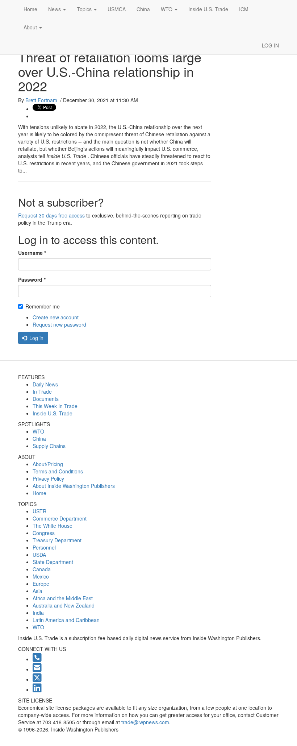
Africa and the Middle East (63, 598)
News (55, 9)
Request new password (59, 324)
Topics (85, 9)
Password (32, 279)
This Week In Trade (55, 406)
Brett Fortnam (41, 100)
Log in (35, 337)
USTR (39, 511)
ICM (243, 9)
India (38, 612)
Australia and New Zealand (64, 605)
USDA (39, 554)
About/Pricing (48, 464)
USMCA (117, 9)
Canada (42, 569)
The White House (52, 525)
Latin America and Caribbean (66, 619)
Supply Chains (49, 445)
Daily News (45, 384)
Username (32, 252)
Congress (44, 532)
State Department (53, 561)
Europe (41, 583)
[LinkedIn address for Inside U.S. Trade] (37, 689)
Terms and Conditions (58, 471)
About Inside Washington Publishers (74, 485)
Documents (46, 398)
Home (30, 9)
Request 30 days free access (51, 215)
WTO (167, 9)
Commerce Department (60, 518)
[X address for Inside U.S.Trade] (37, 679)
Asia (37, 590)
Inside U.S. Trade (208, 9)
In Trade (42, 391)
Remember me (42, 306)
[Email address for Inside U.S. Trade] (37, 669)
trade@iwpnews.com (145, 722)
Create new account (56, 317)
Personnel (44, 547)
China (143, 9)
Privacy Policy (48, 478)
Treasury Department (57, 540)
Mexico (41, 576)
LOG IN (270, 45)
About (31, 27)
